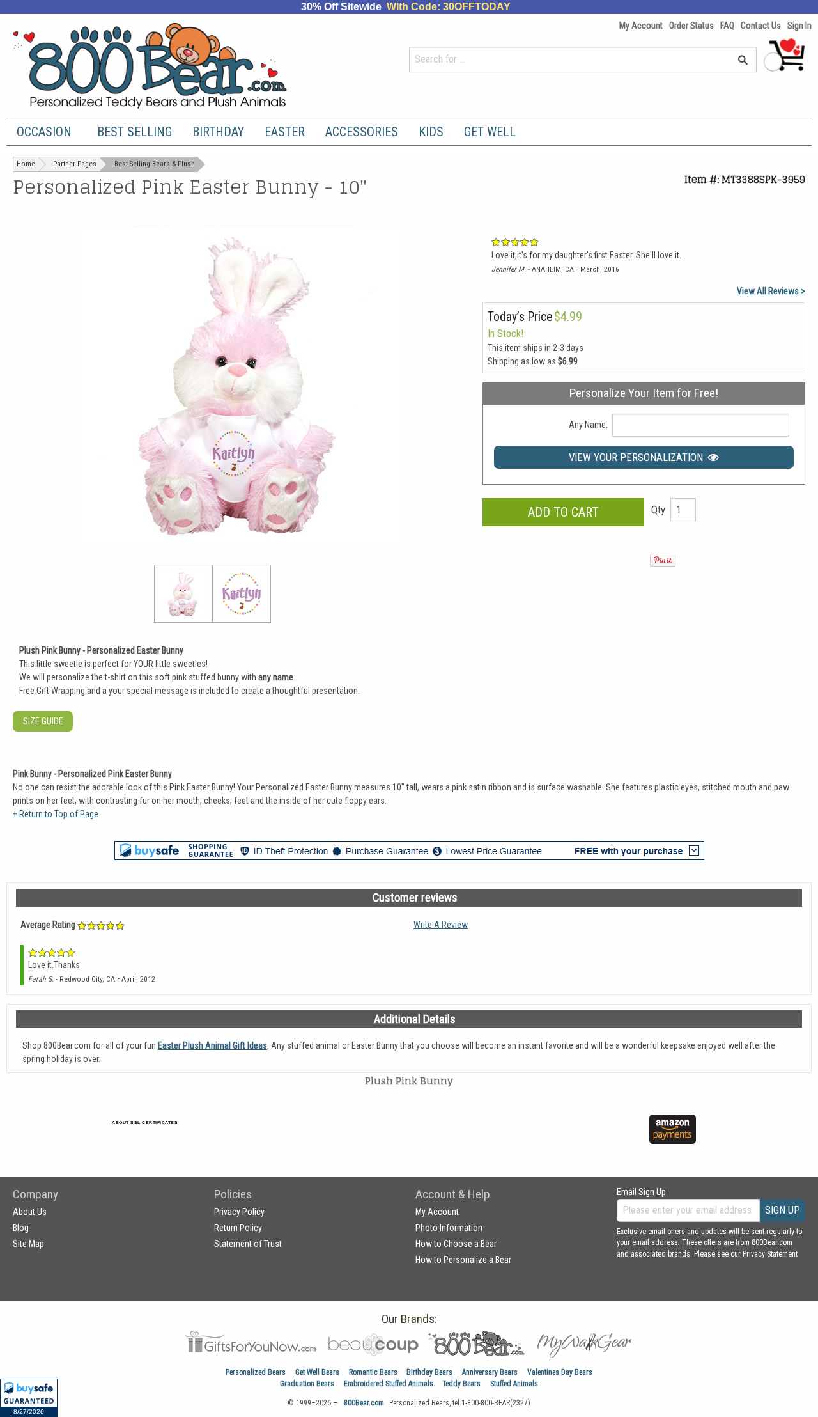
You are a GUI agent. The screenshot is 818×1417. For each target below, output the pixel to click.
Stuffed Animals (514, 1383)
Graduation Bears (307, 1383)
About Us (30, 1212)
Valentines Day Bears (559, 1372)
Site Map (28, 1244)
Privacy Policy (239, 1212)
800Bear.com (364, 1402)
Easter (285, 131)
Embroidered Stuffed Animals (388, 1383)
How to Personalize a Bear (463, 1260)
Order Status (691, 25)
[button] (29, 1398)
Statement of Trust (248, 1244)
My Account (641, 25)
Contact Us (761, 25)
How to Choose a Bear (456, 1244)
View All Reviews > (771, 291)
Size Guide (43, 721)
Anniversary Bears (490, 1372)
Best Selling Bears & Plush (154, 164)
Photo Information (448, 1228)
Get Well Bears (317, 1372)
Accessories (361, 131)
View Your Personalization (638, 457)
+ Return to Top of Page (55, 814)
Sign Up (782, 1210)
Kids (431, 131)
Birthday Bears (429, 1372)
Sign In (799, 25)
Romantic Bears (373, 1372)
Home (26, 164)
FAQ (727, 25)
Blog (21, 1228)
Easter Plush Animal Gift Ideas (212, 1045)
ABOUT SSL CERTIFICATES (145, 1122)
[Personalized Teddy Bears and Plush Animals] (174, 65)
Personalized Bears (256, 1372)
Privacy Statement (770, 1253)
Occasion (44, 131)
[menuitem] (46, 131)
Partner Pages (74, 164)
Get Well (490, 131)
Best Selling (134, 131)
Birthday (218, 131)
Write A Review (440, 925)
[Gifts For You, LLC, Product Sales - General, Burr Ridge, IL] (331, 1137)
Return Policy (238, 1228)
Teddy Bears (461, 1383)
